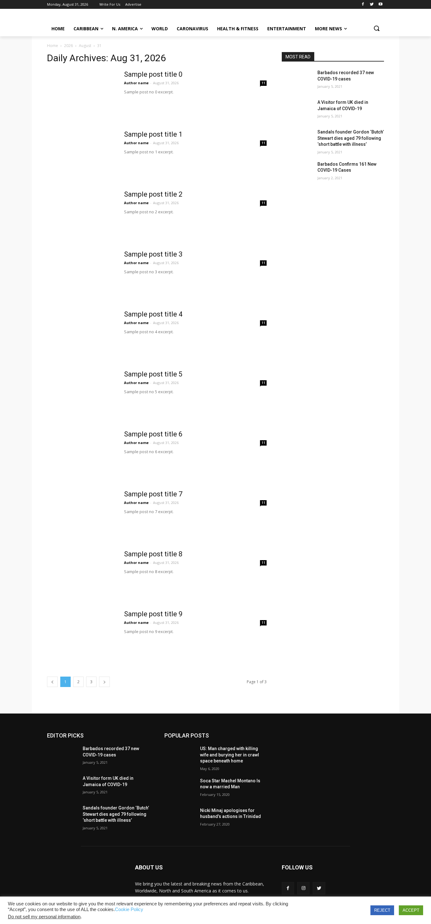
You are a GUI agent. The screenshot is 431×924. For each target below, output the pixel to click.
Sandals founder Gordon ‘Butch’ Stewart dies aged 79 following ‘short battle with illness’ (350, 138)
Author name (136, 82)
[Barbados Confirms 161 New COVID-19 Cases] (297, 172)
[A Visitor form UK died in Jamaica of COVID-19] (297, 110)
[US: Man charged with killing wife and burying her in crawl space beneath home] (179, 756)
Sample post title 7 (153, 494)
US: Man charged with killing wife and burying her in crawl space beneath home (229, 754)
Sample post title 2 (153, 194)
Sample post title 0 (153, 74)
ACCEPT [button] (411, 910)
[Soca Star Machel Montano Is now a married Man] (179, 788)
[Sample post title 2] (81, 213)
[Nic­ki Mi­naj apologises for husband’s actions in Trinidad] (179, 818)
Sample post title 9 (153, 614)
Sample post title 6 (153, 434)
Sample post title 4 (153, 314)
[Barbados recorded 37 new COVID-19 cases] (297, 80)
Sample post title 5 (153, 374)
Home (52, 45)
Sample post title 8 (153, 554)
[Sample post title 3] (81, 273)
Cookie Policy (129, 909)
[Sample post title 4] (81, 333)
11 (263, 83)
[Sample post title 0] (81, 93)
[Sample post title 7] (81, 513)
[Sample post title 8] (81, 573)
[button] (376, 28)
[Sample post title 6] (81, 453)
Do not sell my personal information (44, 916)
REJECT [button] (382, 910)
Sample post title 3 (153, 254)
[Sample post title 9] (81, 633)
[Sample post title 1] (81, 153)
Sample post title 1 (153, 134)
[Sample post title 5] (81, 393)
